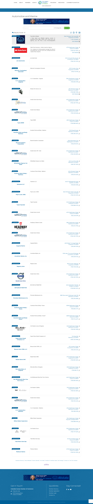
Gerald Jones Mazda (35, 109)
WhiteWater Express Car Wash (37, 161)
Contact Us (66, 460)
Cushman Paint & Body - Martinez (38, 171)
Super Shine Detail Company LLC (38, 336)
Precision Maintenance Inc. (36, 295)
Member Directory (53, 489)
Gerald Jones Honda (35, 232)
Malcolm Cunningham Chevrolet (37, 68)
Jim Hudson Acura (34, 428)
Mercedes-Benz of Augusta (36, 367)
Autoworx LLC (33, 181)
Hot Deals (42, 460)
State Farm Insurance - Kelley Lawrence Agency (41, 47)
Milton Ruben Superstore (36, 418)
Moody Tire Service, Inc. (35, 88)
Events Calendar (35, 460)
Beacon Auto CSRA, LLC (36, 346)
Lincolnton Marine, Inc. (35, 253)
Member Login (52, 493)
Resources (61, 2)
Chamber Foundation (73, 2)
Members (27, 2)
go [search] (67, 28)
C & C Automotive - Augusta (36, 78)
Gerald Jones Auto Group (36, 99)
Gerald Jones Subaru (35, 397)
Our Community (46, 5)
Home (15, 2)
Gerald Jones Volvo (34, 273)
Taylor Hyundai (33, 202)
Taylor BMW (33, 120)
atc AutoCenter (33, 58)
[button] (13, 33)
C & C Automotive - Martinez (36, 408)
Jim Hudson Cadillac (35, 387)
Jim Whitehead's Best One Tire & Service (39, 377)
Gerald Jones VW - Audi (35, 150)
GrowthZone (62, 502)
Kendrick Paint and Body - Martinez (38, 130)
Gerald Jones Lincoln (35, 212)
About (21, 2)
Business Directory (20, 460)
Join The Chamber (73, 460)
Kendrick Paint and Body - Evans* (38, 315)
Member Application (54, 491)
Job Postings (60, 460)
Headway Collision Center (36, 222)
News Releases (28, 460)
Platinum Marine (34, 449)
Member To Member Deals (51, 460)
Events (34, 2)
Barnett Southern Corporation (37, 140)
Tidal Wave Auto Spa (35, 438)
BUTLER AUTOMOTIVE (35, 285)
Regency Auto (33, 263)
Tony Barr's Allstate (34, 36)
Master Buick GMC (34, 356)
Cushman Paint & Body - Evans (37, 305)
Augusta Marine (33, 243)
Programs (53, 2)
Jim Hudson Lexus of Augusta (37, 326)
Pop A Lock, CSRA (34, 191)
